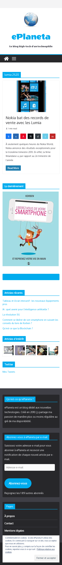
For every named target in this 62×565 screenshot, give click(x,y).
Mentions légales (14, 530)
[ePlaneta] (6, 58)
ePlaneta (31, 37)
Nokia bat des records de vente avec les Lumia (27, 120)
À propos (9, 516)
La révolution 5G (11, 314)
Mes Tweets (9, 371)
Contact (9, 523)
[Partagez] (8, 136)
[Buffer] (38, 136)
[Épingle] (23, 136)
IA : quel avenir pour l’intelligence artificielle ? (26, 309)
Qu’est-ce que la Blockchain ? (18, 328)
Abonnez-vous (18, 483)
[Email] (45, 136)
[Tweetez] (30, 136)
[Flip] (52, 136)
